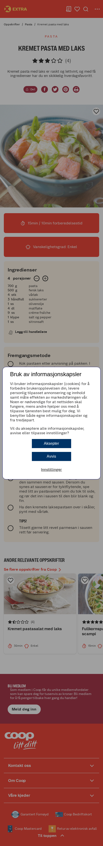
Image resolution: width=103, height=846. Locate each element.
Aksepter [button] (51, 443)
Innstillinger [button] (51, 469)
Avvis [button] (51, 456)
